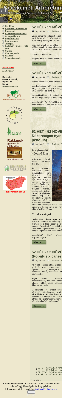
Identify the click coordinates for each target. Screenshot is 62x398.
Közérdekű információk (16, 29)
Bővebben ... (39, 63)
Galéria (8, 51)
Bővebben (31, 395)
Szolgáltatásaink (12, 58)
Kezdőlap (9, 26)
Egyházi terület (12, 38)
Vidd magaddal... (13, 53)
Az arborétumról (12, 36)
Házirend (9, 56)
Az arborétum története (15, 34)
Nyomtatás (40, 31)
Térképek (9, 43)
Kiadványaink (11, 41)
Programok (10, 31)
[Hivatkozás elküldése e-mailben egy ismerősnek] (49, 31)
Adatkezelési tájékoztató (45, 389)
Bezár (31, 392)
